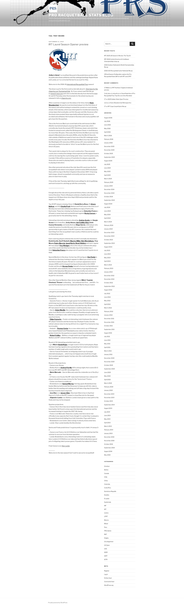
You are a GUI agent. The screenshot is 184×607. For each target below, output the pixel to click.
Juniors (106, 513)
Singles (106, 538)
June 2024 (107, 211)
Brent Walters (81, 243)
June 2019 (107, 415)
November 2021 (109, 322)
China (106, 480)
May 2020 (107, 376)
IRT (105, 509)
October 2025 (108, 153)
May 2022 (107, 300)
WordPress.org (108, 585)
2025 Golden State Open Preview (118, 99)
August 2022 (108, 290)
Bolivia (106, 470)
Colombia (107, 484)
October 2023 (108, 239)
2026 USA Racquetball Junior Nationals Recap (118, 70)
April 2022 (107, 304)
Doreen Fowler (67, 266)
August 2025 (108, 160)
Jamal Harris (70, 243)
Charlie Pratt (65, 206)
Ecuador (106, 498)
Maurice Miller (75, 241)
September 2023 (109, 243)
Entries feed (108, 578)
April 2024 (107, 218)
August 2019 (108, 408)
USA (105, 549)
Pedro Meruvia (59, 243)
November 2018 (109, 440)
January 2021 (108, 354)
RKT (105, 534)
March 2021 (108, 351)
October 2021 (108, 326)
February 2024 (108, 225)
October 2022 (108, 282)
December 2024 (109, 189)
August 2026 (108, 118)
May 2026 (107, 128)
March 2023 (108, 265)
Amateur (107, 466)
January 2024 (108, 229)
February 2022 (108, 311)
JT (105, 99)
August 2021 (108, 333)
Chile (105, 477)
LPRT (106, 516)
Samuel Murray (68, 384)
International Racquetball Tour (77, 84)
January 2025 (108, 186)
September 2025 (109, 157)
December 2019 (109, 394)
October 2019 (108, 401)
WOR (106, 552)
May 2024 (107, 214)
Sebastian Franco (59, 250)
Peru (105, 527)
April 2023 (107, 261)
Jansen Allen (65, 393)
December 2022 (109, 275)
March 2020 (108, 383)
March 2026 (108, 135)
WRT (105, 556)
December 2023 (109, 232)
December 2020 (109, 358)
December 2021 (109, 318)
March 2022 (108, 308)
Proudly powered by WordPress (57, 602)
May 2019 (107, 419)
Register (106, 571)
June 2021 (107, 340)
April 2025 (107, 175)
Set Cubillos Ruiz (82, 222)
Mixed (106, 523)
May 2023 (107, 257)
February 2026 (108, 139)
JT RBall (106, 87)
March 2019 (108, 426)
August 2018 (108, 451)
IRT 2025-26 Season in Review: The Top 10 (117, 55)
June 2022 (107, 297)
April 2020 (107, 379)
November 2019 (109, 397)
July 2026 (107, 121)
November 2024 (109, 193)
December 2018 (109, 437)
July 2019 (107, 412)
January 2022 (108, 315)
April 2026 (107, 132)
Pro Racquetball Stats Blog (81, 15)
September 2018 (109, 447)
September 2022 (109, 286)
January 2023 (108, 272)
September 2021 (109, 329)
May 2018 (107, 455)
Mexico (106, 520)
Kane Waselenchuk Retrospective (120, 103)
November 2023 (109, 236)
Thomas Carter (62, 328)
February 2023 (108, 268)
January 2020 (108, 390)
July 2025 (107, 164)
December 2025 (109, 146)
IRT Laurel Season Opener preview (68, 44)
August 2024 (108, 204)
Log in (106, 574)
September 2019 (109, 404)
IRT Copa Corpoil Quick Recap (117, 106)
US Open (107, 545)
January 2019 (108, 433)
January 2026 (108, 143)
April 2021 (107, 347)
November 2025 (109, 150)
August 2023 (108, 247)
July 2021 (107, 336)
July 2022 (107, 293)
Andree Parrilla (66, 368)
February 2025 (108, 182)
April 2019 (107, 422)
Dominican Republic (110, 491)
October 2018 (108, 444)
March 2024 (108, 222)
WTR (105, 559)
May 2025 (107, 171)
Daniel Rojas (62, 345)
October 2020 (108, 365)
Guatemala (107, 502)
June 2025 (107, 168)
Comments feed (109, 581)
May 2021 (107, 343)
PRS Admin (107, 531)
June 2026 (107, 125)
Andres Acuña (84, 220)
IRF (105, 505)
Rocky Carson (90, 213)
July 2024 (107, 207)
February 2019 (108, 430)
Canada (106, 473)
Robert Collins (55, 335)
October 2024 (108, 196)
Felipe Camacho (55, 319)
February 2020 (108, 387)
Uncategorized (108, 541)
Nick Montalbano (87, 241)
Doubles (106, 495)
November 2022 (109, 279)
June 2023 (107, 254)
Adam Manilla (60, 310)
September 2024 (109, 200)
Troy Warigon (64, 246)
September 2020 (109, 369)
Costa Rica (107, 487)
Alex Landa (66, 446)
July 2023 (107, 250)
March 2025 (108, 178)
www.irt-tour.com (57, 94)
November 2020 (109, 361)
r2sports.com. (66, 98)
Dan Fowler (91, 257)
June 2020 (107, 372)
